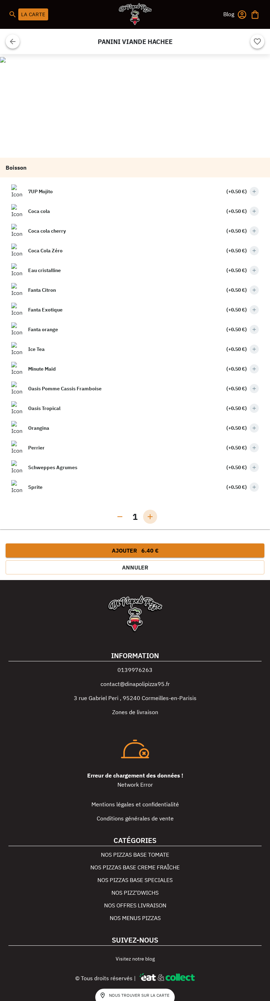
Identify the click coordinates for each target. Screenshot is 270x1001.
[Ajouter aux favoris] (257, 41)
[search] (12, 14)
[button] (228, 14)
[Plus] (254, 191)
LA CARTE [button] (33, 14)
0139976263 (135, 669)
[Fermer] (13, 41)
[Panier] (255, 15)
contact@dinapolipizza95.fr (135, 683)
